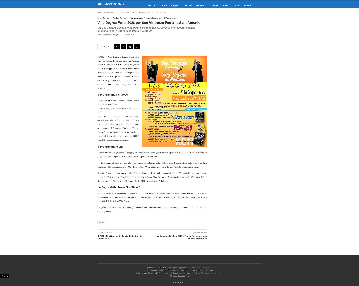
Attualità (213, 6)
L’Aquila (175, 6)
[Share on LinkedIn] (130, 46)
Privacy (5, 276)
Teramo (188, 6)
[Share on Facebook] (117, 46)
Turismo (248, 6)
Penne (101, 222)
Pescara (152, 6)
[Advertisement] (238, 44)
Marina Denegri (111, 35)
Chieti (164, 6)
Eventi (226, 6)
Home (99, 12)
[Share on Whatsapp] (137, 46)
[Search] (260, 5)
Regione (200, 6)
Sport (236, 6)
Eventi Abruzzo (110, 12)
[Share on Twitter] (123, 46)
